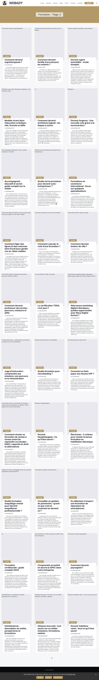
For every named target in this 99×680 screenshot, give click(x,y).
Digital (61, 3)
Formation (73, 3)
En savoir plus (71, 674)
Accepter (40, 677)
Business (55, 3)
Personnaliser (58, 677)
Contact (89, 3)
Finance (67, 3)
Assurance (48, 3)
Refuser (48, 677)
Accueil (42, 3)
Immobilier (80, 3)
